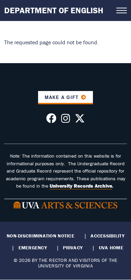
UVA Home (111, 247)
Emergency (33, 247)
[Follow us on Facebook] (51, 120)
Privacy (72, 247)
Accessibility (107, 236)
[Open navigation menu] (121, 10)
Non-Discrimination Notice (40, 236)
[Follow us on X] (80, 120)
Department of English (53, 10)
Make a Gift (61, 97)
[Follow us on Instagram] (65, 120)
